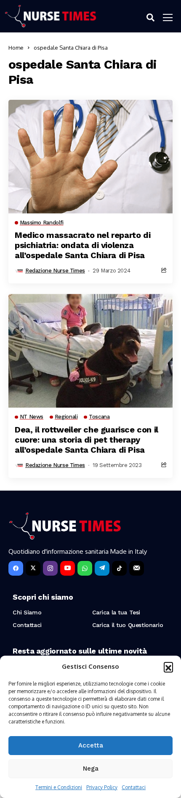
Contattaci (134, 787)
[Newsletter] (136, 568)
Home (16, 47)
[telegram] (102, 568)
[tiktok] (119, 568)
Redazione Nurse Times (55, 270)
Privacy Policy (101, 787)
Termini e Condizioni (58, 787)
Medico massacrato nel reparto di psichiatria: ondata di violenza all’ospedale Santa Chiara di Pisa (82, 245)
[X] (33, 568)
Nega (90, 768)
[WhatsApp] (84, 568)
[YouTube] (67, 568)
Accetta (90, 745)
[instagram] (50, 568)
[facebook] (15, 568)
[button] (168, 666)
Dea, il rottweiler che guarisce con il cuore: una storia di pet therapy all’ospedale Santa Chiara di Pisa (86, 439)
